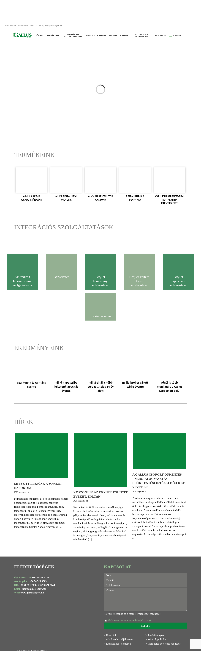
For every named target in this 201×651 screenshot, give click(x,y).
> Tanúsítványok (154, 635)
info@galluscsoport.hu (53, 25)
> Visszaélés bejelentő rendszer (162, 643)
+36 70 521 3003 (38, 581)
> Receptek (110, 635)
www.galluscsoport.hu (32, 592)
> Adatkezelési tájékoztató (118, 639)
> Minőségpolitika (155, 639)
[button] (187, 35)
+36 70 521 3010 (40, 577)
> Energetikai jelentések (117, 643)
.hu (44, 588)
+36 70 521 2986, (28, 585)
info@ (25, 588)
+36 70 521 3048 (46, 585)
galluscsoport (35, 588)
